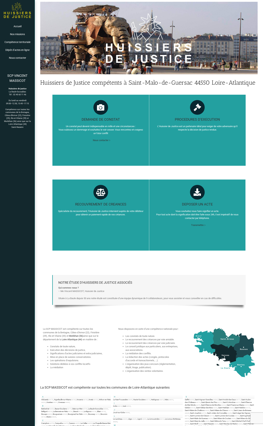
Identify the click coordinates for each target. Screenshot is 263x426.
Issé (124, 406)
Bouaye (44, 414)
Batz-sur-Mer (77, 409)
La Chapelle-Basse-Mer (102, 423)
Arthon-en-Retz (105, 400)
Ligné (139, 419)
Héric (167, 400)
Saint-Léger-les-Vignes (241, 413)
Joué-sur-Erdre (119, 412)
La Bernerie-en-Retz (60, 411)
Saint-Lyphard (245, 416)
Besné (75, 411)
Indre (115, 406)
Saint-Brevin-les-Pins (209, 402)
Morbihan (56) (10, 121)
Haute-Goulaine (139, 400)
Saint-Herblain (223, 408)
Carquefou (59, 423)
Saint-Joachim (195, 413)
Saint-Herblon (240, 408)
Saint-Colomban (229, 402)
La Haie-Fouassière (120, 400)
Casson (72, 423)
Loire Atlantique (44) (17, 124)
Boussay (91, 414)
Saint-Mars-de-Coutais (222, 418)
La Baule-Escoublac (95, 409)
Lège (130, 419)
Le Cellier (84, 423)
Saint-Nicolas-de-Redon (228, 424)
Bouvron (104, 414)
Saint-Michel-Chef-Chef (241, 421)
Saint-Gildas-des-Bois (204, 408)
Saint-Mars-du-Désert (245, 418)
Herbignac (155, 400)
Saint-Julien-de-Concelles (217, 413)
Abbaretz (44, 400)
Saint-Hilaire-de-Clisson (219, 410)
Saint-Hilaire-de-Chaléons (194, 410)
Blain (99, 411)
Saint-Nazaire (17, 127)
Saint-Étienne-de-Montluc (211, 405)
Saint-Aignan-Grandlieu (204, 400)
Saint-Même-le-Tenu (218, 421)
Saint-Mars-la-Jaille (197, 421)
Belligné (44, 411)
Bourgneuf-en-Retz (75, 414)
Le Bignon (88, 411)
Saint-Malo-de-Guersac (199, 418)
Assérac (50, 402)
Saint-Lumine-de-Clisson (199, 416)
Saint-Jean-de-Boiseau (242, 410)
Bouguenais (57, 414)
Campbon (45, 423)
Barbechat (45, 409)
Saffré (187, 400)
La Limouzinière (153, 419)
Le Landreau (118, 419)
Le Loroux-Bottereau (173, 419)
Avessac (61, 402)
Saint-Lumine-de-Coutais (224, 416)
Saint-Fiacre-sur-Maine (235, 405)
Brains (49, 417)
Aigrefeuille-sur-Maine (62, 400)
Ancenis (80, 400)
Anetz (91, 400)
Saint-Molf (194, 424)
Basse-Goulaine (61, 409)
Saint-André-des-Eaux (227, 400)
